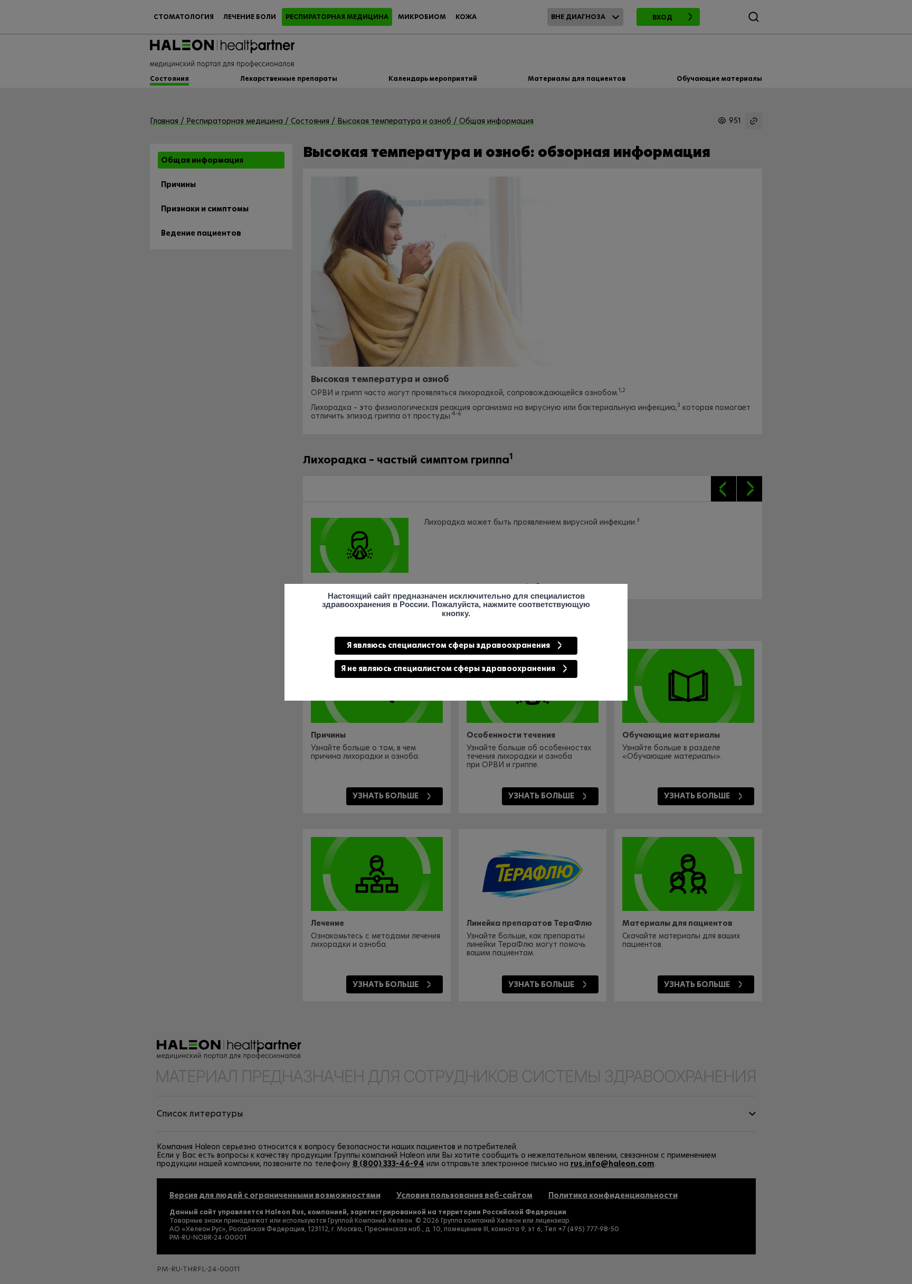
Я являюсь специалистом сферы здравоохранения (448, 645)
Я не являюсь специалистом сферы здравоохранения (448, 668)
